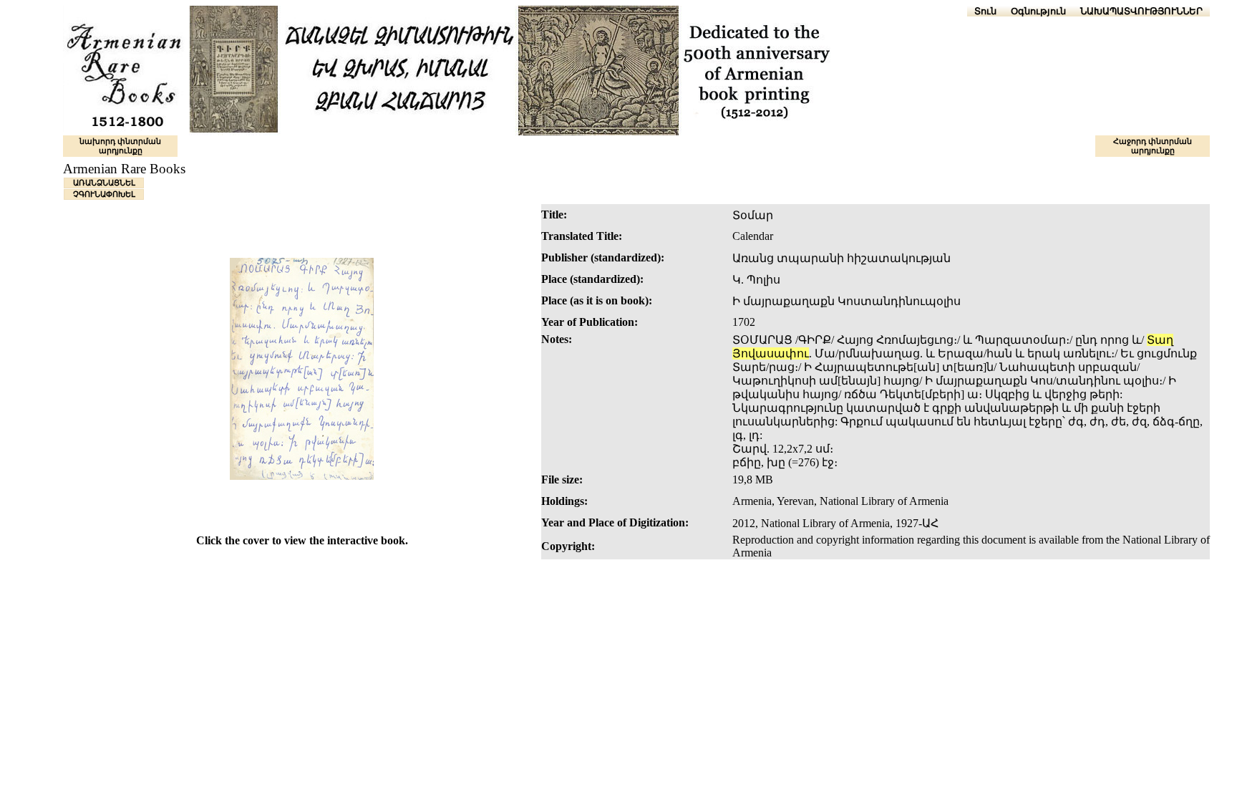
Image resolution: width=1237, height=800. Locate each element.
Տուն (985, 11)
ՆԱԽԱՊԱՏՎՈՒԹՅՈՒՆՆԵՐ (1141, 11)
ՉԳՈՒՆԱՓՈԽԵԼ (104, 194)
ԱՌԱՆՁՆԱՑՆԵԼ (104, 182)
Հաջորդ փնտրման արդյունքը (1152, 146)
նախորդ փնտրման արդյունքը (120, 146)
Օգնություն (1038, 11)
